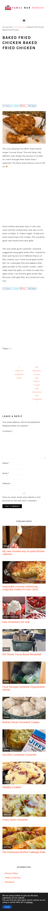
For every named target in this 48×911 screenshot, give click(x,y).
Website (6, 483)
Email (5, 473)
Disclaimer (9, 882)
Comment (7, 431)
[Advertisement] (24, 79)
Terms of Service (13, 877)
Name (5, 463)
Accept (7, 907)
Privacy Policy (11, 873)
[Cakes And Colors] (24, 11)
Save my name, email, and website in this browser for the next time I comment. (21, 499)
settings (29, 902)
